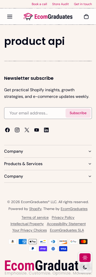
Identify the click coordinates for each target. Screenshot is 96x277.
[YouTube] (36, 130)
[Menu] (9, 16)
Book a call (39, 4)
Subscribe (78, 113)
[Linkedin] (46, 130)
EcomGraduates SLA (67, 230)
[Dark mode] (85, 267)
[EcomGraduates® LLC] (48, 16)
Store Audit (60, 4)
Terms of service (35, 217)
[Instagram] (17, 130)
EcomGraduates (74, 208)
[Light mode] (85, 257)
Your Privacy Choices (29, 230)
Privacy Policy (63, 217)
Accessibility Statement (66, 223)
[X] (27, 130)
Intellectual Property (27, 223)
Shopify (35, 208)
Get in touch (83, 4)
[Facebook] (7, 130)
